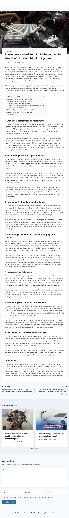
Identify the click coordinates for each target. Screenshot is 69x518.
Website (50, 492)
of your (21, 364)
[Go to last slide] (4, 428)
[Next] (64, 428)
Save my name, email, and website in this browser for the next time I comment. (28, 497)
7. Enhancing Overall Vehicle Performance (20, 112)
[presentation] (17, 419)
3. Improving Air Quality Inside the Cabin (19, 103)
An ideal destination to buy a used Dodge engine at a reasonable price (16, 436)
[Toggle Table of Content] (42, 96)
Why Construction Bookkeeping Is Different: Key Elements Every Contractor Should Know (17, 389)
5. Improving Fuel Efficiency (15, 108)
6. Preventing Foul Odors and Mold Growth (20, 110)
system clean (26, 290)
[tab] (31, 448)
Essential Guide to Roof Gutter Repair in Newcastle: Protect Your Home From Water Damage (52, 390)
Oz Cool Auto (46, 78)
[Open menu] (65, 3)
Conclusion (10, 114)
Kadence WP (49, 513)
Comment (7, 470)
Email (27, 492)
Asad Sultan (9, 62)
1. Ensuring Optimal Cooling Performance (19, 99)
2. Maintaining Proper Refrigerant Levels (19, 101)
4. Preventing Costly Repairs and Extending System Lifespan (25, 105)
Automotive (8, 51)
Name (5, 492)
